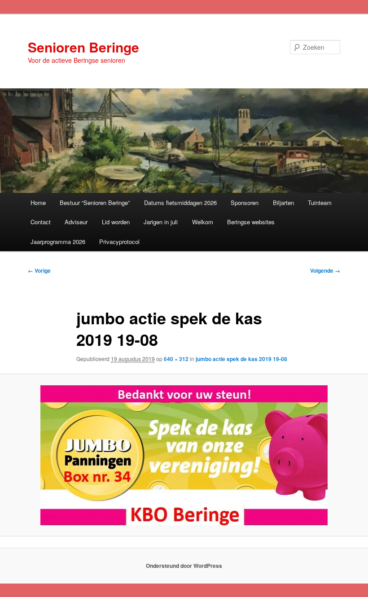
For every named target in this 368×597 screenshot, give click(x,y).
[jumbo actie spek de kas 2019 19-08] (184, 455)
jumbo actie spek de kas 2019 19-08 (241, 359)
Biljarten (283, 202)
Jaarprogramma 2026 (58, 241)
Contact (41, 222)
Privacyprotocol (119, 241)
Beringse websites (251, 222)
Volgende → (325, 270)
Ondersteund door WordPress (184, 566)
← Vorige (39, 270)
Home (38, 202)
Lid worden (116, 222)
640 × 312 (176, 359)
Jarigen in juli (161, 222)
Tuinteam (320, 202)
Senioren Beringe (83, 47)
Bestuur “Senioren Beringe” (95, 202)
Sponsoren (244, 202)
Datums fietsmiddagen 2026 (180, 202)
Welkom (202, 222)
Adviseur (76, 222)
